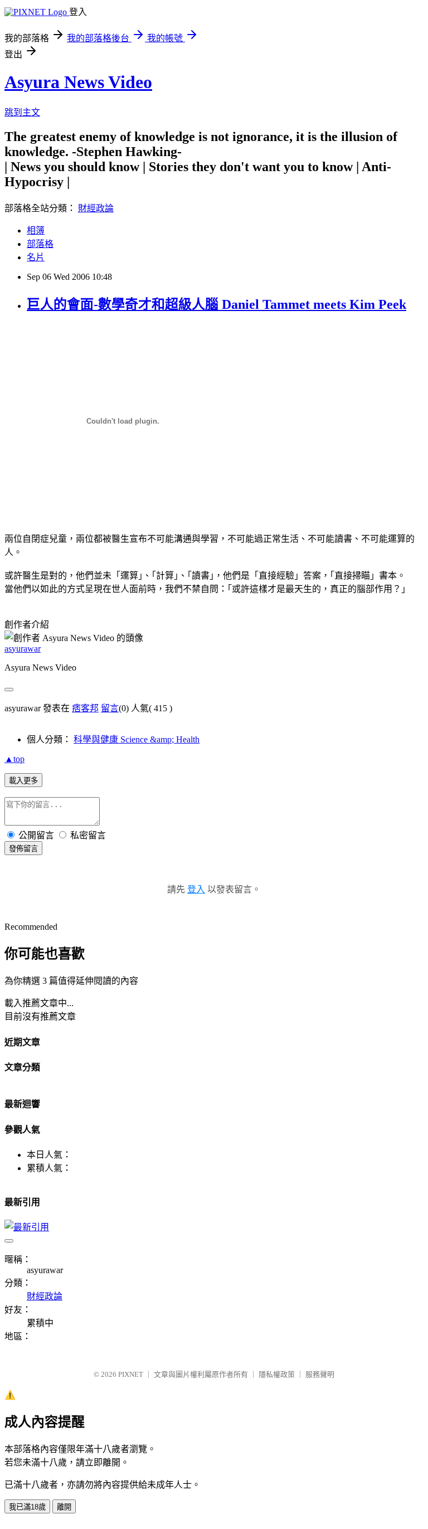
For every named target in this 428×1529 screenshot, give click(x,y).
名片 (36, 257)
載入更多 (23, 780)
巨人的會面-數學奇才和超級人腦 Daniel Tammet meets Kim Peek (216, 304)
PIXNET (130, 1374)
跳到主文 (22, 112)
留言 (110, 708)
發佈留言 (23, 848)
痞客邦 (85, 708)
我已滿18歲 (27, 1507)
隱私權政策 (277, 1374)
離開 (64, 1507)
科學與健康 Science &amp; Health (137, 739)
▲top (14, 759)
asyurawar (22, 648)
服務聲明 (319, 1374)
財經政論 (96, 208)
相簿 (36, 230)
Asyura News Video (78, 82)
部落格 (40, 244)
